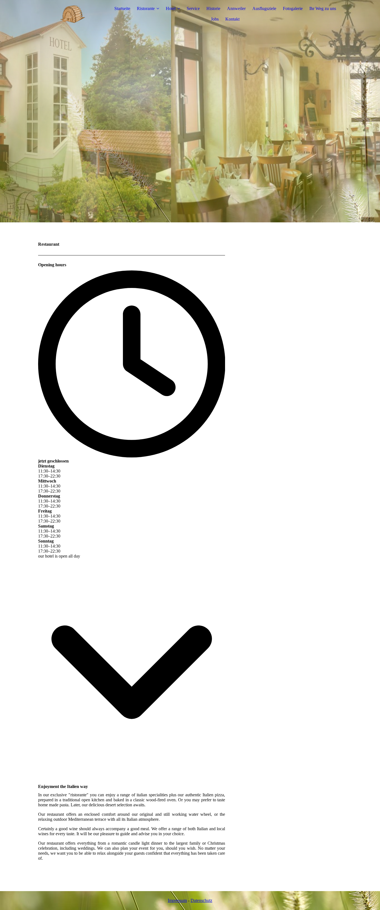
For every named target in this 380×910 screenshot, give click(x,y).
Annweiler (236, 8)
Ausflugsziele (264, 8)
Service (193, 8)
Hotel (171, 8)
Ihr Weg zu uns (322, 8)
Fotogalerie (293, 8)
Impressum (177, 900)
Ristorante (146, 8)
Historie (213, 8)
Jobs (215, 19)
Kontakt (232, 19)
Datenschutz (201, 900)
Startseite (122, 8)
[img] (73, 14)
